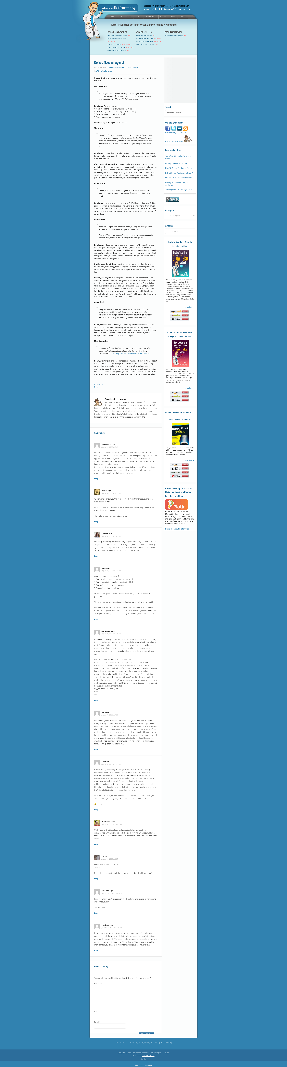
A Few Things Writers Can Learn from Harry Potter (129, 353)
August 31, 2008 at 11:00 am (111, 824)
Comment (99, 983)
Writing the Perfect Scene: (145, 35)
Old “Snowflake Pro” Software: (120, 47)
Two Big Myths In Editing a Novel (178, 189)
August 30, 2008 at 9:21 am (111, 571)
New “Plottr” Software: (119, 44)
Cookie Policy (149, 1062)
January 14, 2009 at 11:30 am (111, 928)
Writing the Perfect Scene (176, 163)
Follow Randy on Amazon (175, 132)
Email (97, 1022)
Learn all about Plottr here (177, 529)
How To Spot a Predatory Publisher (180, 168)
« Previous (98, 384)
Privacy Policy (138, 1062)
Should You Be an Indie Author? (178, 177)
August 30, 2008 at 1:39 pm (111, 715)
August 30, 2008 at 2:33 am (111, 493)
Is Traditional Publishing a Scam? (179, 173)
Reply (96, 479)
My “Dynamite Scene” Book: (148, 38)
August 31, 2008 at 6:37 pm (111, 859)
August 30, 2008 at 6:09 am (111, 536)
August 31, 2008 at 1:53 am (111, 764)
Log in (143, 1058)
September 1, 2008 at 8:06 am (112, 893)
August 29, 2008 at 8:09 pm (111, 447)
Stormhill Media (148, 1055)
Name (97, 1011)
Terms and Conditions (143, 1065)
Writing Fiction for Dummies (180, 419)
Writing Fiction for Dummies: (148, 41)
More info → (189, 307)
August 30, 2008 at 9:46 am (111, 634)
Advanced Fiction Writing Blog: (118, 50)
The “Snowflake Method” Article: (119, 35)
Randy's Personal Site (174, 141)
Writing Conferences (104, 71)
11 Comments (132, 67)
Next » (96, 387)
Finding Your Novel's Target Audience (176, 183)
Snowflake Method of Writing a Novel (178, 157)
